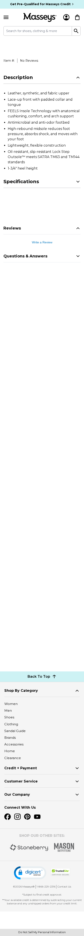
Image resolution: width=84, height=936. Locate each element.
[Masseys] (40, 17)
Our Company (17, 794)
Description (18, 77)
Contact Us (64, 886)
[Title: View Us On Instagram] (17, 816)
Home (9, 751)
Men (8, 710)
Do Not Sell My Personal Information (42, 932)
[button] (30, 873)
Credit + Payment (20, 768)
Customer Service (21, 781)
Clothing (11, 724)
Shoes (9, 717)
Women (11, 704)
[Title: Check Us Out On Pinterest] (27, 816)
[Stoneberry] (29, 847)
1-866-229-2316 (46, 886)
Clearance (12, 758)
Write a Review (42, 242)
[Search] (76, 31)
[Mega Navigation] (6, 17)
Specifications (21, 181)
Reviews (12, 228)
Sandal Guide (15, 731)
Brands (10, 738)
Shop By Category (21, 691)
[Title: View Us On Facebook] (7, 816)
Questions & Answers (25, 256)
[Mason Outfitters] (64, 847)
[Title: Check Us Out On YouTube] (37, 816)
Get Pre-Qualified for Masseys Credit (40, 4)
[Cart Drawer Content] (77, 17)
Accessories (13, 744)
